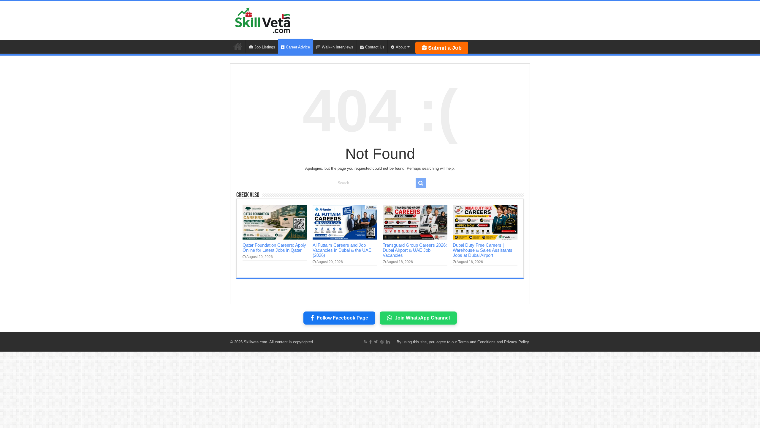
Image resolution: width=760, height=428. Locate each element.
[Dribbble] (382, 341)
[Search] (421, 183)
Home (238, 46)
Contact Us (374, 47)
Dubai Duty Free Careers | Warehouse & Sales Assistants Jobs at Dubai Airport (482, 250)
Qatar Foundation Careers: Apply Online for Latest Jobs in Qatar (274, 248)
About (401, 47)
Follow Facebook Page (342, 317)
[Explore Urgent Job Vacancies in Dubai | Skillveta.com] (263, 19)
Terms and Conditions (476, 342)
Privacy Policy (516, 342)
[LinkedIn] (388, 341)
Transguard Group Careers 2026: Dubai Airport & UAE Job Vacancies (415, 250)
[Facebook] (370, 341)
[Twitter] (376, 341)
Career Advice (298, 47)
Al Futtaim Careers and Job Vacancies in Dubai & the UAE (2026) (342, 250)
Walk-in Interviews (337, 47)
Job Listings (264, 47)
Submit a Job (445, 48)
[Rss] (365, 341)
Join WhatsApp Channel (422, 317)
